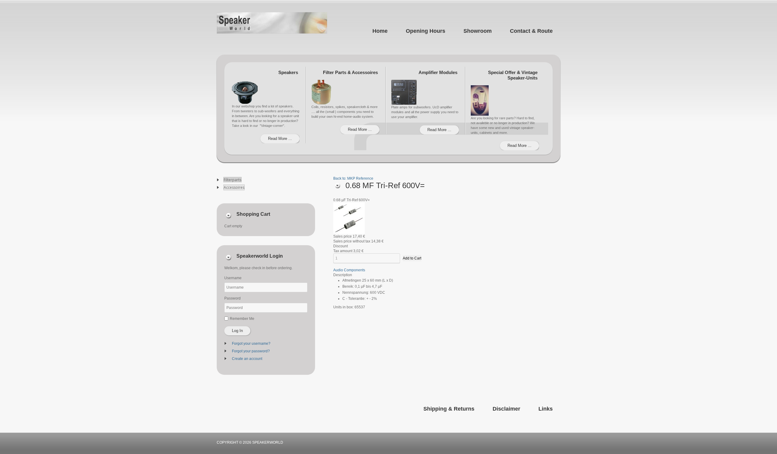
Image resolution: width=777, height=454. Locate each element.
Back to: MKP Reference (353, 178)
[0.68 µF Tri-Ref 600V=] (349, 218)
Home (380, 31)
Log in (237, 330)
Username (233, 278)
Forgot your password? (251, 351)
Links (545, 409)
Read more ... (280, 138)
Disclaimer (506, 409)
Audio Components (349, 270)
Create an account (247, 359)
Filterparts (232, 179)
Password (232, 298)
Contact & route (531, 31)
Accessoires (234, 187)
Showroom (477, 31)
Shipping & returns (448, 409)
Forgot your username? (251, 343)
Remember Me (242, 319)
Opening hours (425, 31)
